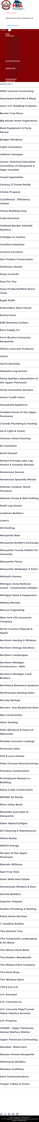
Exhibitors (10, 35)
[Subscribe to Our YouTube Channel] (13, 1114)
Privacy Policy (25, 1117)
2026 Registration (12, 25)
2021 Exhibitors (15, 46)
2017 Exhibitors (15, 54)
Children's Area (15, 75)
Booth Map (14, 64)
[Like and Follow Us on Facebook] (9, 1114)
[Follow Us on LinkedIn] (17, 1114)
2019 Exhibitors (15, 50)
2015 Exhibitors (15, 57)
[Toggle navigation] (9, 30)
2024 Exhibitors (15, 41)
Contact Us (10, 81)
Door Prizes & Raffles (17, 70)
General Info (11, 68)
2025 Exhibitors (15, 39)
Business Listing (22, 1120)
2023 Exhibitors (15, 43)
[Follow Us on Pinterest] (1, 1114)
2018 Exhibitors (15, 52)
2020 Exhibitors (15, 48)
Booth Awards (15, 72)
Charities (13, 74)
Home (11, 1117)
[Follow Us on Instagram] (5, 1114)
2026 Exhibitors (15, 37)
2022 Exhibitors (15, 45)
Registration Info (13, 61)
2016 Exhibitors (15, 55)
